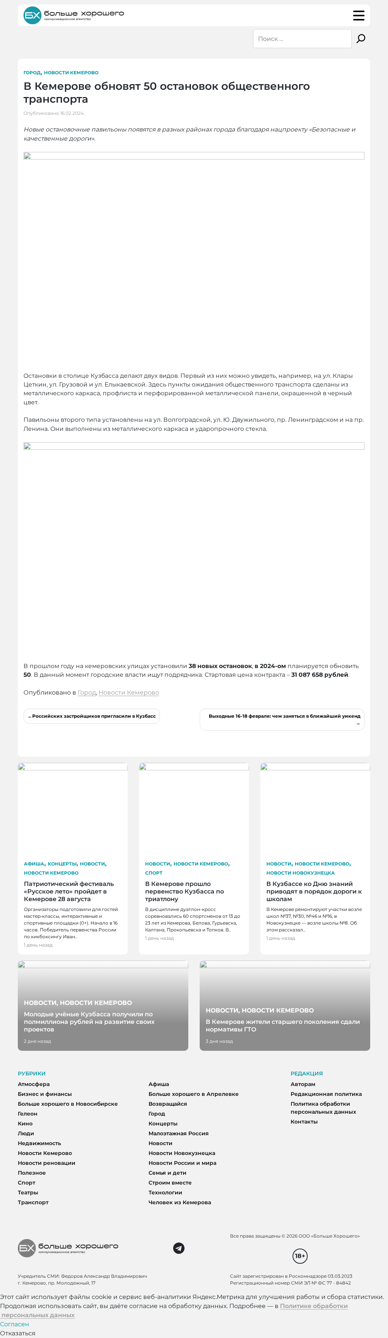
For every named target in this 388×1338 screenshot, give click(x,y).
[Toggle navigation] (359, 15)
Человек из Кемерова (180, 1202)
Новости (92, 864)
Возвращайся (168, 1103)
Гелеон (28, 1113)
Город (32, 72)
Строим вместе (170, 1182)
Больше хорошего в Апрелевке (194, 1094)
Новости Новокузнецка (300, 873)
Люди (26, 1133)
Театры (28, 1192)
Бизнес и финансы (45, 1094)
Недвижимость (39, 1143)
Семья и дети (167, 1172)
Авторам (303, 1084)
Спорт (154, 873)
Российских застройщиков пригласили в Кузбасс (94, 716)
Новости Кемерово (71, 72)
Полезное (32, 1172)
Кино (25, 1123)
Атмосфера (34, 1084)
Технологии (165, 1192)
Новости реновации (46, 1163)
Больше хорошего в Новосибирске (68, 1103)
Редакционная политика (326, 1094)
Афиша (34, 864)
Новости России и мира (182, 1163)
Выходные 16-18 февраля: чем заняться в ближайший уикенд (284, 716)
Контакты (304, 1121)
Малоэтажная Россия (179, 1133)
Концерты (62, 864)
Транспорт (33, 1202)
